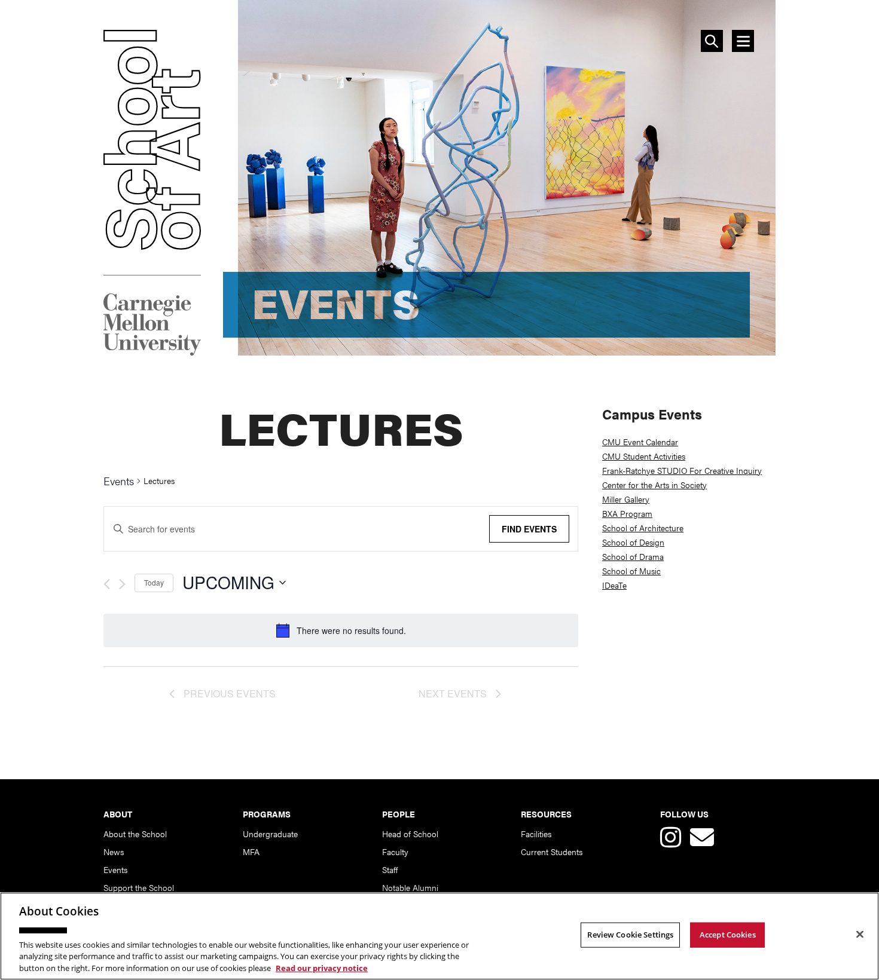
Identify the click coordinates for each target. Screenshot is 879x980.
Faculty (395, 852)
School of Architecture (642, 528)
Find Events (529, 529)
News (113, 852)
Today (154, 582)
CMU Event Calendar (640, 442)
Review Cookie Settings (630, 934)
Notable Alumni (410, 887)
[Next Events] (122, 584)
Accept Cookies (728, 934)
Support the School (138, 887)
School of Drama (633, 556)
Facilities (536, 834)
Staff (390, 869)
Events (118, 482)
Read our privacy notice (322, 967)
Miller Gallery (625, 499)
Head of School (410, 834)
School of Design (633, 542)
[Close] (860, 934)
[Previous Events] (106, 584)
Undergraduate (270, 834)
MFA (251, 852)
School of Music (631, 571)
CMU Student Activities (643, 456)
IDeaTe (614, 585)
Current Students (551, 852)
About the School (135, 834)
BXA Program (627, 513)
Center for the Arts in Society (654, 485)
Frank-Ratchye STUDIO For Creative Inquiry (682, 470)
